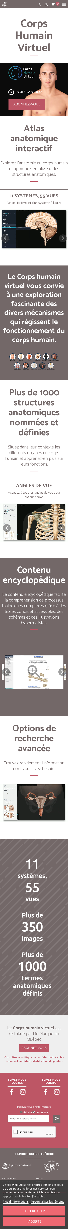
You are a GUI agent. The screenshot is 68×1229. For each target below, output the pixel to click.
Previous (6, 672)
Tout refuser (34, 1211)
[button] (63, 238)
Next (62, 672)
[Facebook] (11, 1093)
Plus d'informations (16, 1201)
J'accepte (34, 1221)
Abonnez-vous (26, 104)
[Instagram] (22, 1093)
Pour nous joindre (8, 1178)
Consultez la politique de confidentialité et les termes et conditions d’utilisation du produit (34, 1059)
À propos (39, 1178)
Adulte (27, 1112)
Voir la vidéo (25, 92)
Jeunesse (41, 1112)
